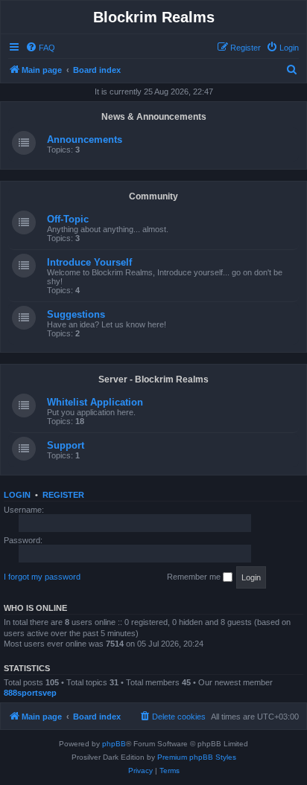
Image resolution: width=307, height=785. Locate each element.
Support (65, 445)
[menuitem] (40, 48)
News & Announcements (153, 117)
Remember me (195, 576)
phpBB (114, 744)
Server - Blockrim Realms (153, 379)
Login (17, 494)
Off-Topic (68, 219)
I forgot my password (42, 576)
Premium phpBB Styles (196, 757)
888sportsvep (30, 692)
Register (63, 494)
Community (153, 196)
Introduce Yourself (89, 262)
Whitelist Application (95, 402)
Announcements (84, 139)
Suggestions (76, 314)
